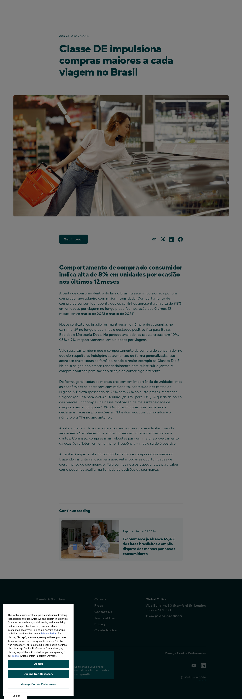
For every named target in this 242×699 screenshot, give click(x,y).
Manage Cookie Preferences (38, 684)
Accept (38, 663)
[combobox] (15, 696)
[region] (38, 650)
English (16, 695)
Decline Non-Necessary (38, 674)
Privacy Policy (48, 633)
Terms (15, 655)
